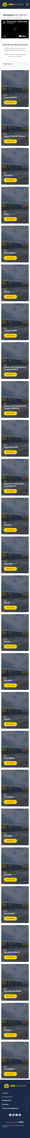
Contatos (5, 1093)
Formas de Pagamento (10, 1108)
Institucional (6, 1100)
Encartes (5, 1104)
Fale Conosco (8, 1097)
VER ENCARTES (10, 102)
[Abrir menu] (27, 4)
